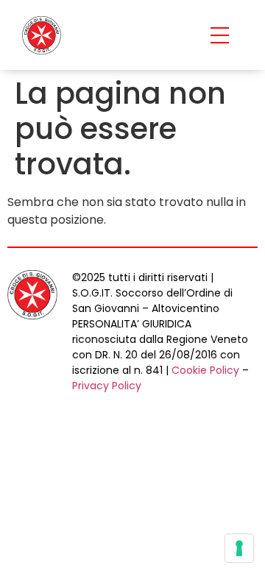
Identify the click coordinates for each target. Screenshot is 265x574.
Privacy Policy (106, 385)
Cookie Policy (205, 370)
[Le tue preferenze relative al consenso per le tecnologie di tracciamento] (239, 548)
